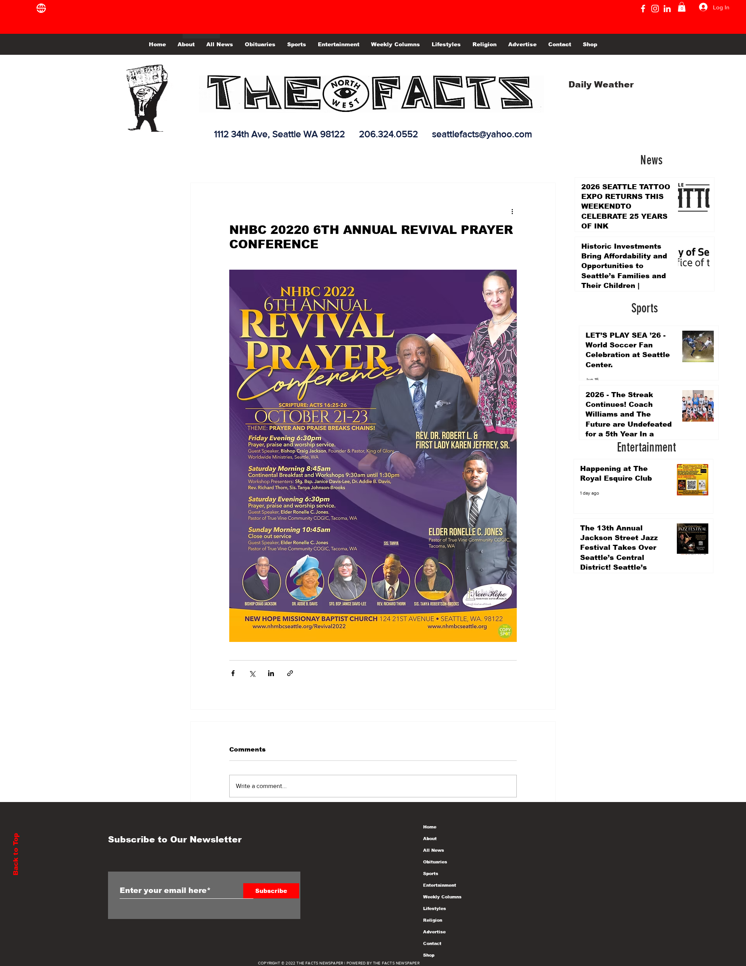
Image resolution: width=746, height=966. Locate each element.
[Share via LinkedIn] (271, 673)
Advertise (434, 931)
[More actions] (512, 211)
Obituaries (435, 862)
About (430, 838)
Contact (432, 943)
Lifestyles (434, 908)
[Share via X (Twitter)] (252, 673)
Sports (430, 873)
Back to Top (15, 854)
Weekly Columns (442, 897)
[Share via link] (290, 673)
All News (433, 850)
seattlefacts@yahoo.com (482, 134)
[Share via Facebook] (233, 673)
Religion (432, 920)
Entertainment (439, 885)
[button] (682, 7)
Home (429, 827)
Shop (428, 955)
